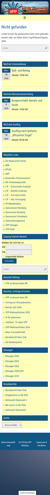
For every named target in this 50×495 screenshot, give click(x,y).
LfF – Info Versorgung (15, 199)
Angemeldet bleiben (14, 256)
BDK (7, 165)
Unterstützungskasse (15, 220)
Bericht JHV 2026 (13, 307)
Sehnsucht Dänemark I (15, 410)
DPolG (8, 169)
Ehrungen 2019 (12, 376)
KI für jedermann (13, 317)
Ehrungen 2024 (12, 356)
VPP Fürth (10, 229)
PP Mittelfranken (13, 203)
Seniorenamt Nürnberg (15, 208)
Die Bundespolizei (13, 342)
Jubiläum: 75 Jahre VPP (16, 322)
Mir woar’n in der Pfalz (15, 405)
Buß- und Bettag (21, 70)
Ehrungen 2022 (12, 366)
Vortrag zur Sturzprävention (18, 302)
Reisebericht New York (15, 337)
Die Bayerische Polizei (15, 161)
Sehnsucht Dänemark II (16, 400)
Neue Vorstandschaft (15, 332)
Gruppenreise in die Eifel (16, 395)
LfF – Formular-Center (15, 195)
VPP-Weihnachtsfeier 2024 (17, 327)
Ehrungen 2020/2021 (14, 371)
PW (3, 252)
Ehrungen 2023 (12, 361)
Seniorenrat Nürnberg (15, 212)
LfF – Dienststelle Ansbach (18, 186)
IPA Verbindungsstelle (15, 182)
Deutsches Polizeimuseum (17, 178)
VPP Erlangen (11, 225)
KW (3, 247)
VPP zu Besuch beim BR (16, 283)
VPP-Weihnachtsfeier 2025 (17, 312)
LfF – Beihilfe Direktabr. (16, 190)
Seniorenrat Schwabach (16, 216)
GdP (7, 173)
